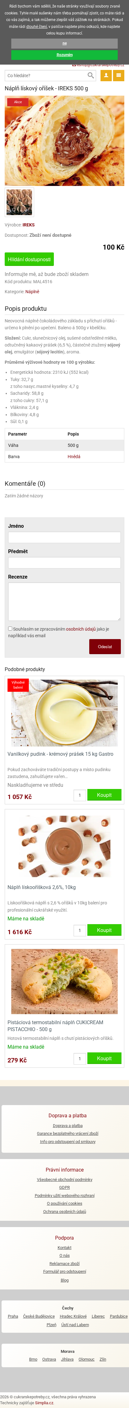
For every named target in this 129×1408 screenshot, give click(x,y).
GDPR (64, 1187)
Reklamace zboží (64, 1263)
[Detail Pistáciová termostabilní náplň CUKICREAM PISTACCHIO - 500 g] (64, 981)
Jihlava (67, 1359)
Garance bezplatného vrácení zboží (67, 1133)
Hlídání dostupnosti (29, 259)
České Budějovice (39, 1316)
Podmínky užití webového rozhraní (65, 1195)
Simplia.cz (44, 1402)
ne (65, 43)
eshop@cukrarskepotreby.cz (100, 65)
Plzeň (51, 1324)
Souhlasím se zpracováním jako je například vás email (58, 632)
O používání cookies (64, 1203)
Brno (33, 1359)
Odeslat (105, 646)
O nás (64, 1255)
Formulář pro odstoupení (64, 1271)
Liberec (98, 1316)
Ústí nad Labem (75, 1324)
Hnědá (74, 456)
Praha (13, 1316)
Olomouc (87, 1359)
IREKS (29, 224)
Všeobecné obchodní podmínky (64, 1179)
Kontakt (64, 1247)
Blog (65, 1280)
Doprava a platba (68, 1125)
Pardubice (119, 1316)
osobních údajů (81, 629)
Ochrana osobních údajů (64, 1211)
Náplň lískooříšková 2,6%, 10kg (42, 887)
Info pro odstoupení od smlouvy (67, 1141)
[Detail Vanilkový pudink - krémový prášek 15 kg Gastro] (64, 713)
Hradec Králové (73, 1316)
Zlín (103, 1359)
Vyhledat (90, 75)
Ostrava (49, 1359)
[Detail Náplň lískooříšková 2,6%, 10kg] (64, 846)
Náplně (32, 291)
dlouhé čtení (36, 26)
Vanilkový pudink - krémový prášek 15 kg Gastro (60, 754)
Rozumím (65, 55)
